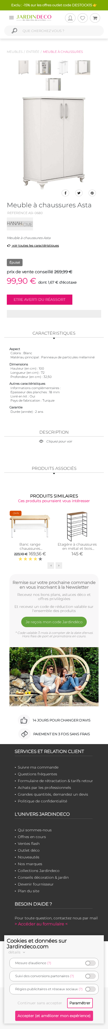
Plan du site (28, 891)
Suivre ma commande (38, 767)
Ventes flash (29, 843)
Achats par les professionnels (44, 787)
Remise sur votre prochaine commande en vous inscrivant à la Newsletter (54, 584)
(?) (49, 963)
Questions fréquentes (37, 774)
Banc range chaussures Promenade (30, 548)
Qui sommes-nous (35, 830)
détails (14, 952)
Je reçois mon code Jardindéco (54, 622)
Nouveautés (28, 857)
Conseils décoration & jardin (43, 877)
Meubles (15, 52)
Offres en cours (32, 836)
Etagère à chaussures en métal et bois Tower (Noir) (77, 548)
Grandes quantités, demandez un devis (53, 794)
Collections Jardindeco (39, 870)
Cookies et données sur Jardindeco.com (37, 944)
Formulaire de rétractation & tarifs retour (55, 780)
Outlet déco (29, 850)
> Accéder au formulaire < (41, 923)
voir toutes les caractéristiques (35, 245)
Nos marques (30, 864)
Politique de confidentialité (42, 801)
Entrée (32, 52)
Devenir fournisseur (36, 884)
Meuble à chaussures (63, 52)
